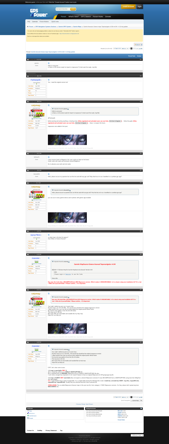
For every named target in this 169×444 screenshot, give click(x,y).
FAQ (28, 21)
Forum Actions (44, 21)
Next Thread (89, 404)
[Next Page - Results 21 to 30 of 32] (137, 49)
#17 (141, 231)
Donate (108, 17)
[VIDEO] (120, 416)
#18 (141, 254)
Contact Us (30, 430)
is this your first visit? (42, 2)
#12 (141, 76)
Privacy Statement (51, 430)
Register (68, 274)
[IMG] (119, 414)
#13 (141, 101)
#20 (141, 342)
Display (139, 56)
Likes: (138, 44)
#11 (141, 59)
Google (31, 418)
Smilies (120, 412)
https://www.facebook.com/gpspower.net (69, 33)
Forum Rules (98, 17)
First (124, 48)
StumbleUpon (32, 416)
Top (141, 400)
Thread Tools (131, 56)
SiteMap (39, 430)
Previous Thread (80, 404)
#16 (141, 182)
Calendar (35, 21)
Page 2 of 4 (118, 48)
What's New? (74, 17)
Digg (30, 411)
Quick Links (55, 21)
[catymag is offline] (36, 118)
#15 (141, 170)
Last (140, 48)
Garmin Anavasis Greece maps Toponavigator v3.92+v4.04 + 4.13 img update (53, 52)
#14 (141, 153)
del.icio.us (32, 413)
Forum (63, 17)
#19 (141, 289)
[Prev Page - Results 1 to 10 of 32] (127, 49)
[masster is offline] (36, 264)
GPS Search (86, 17)
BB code (120, 411)
